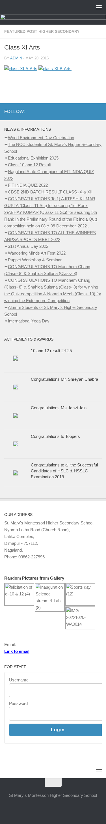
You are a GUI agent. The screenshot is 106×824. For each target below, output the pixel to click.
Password (18, 703)
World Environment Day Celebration (41, 137)
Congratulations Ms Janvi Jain (58, 407)
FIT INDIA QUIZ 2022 (28, 185)
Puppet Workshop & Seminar (35, 259)
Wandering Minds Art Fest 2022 (37, 253)
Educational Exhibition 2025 (33, 158)
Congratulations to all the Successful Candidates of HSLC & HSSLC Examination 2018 (64, 470)
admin (16, 58)
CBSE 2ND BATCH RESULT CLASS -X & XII (50, 192)
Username (19, 679)
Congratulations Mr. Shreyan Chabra (64, 379)
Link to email (16, 651)
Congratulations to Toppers (55, 436)
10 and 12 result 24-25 (51, 350)
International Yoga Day (28, 321)
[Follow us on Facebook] (98, 111)
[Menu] (99, 7)
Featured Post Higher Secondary (41, 31)
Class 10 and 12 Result (29, 164)
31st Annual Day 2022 (28, 246)
